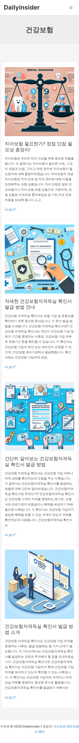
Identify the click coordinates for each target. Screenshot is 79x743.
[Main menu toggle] (71, 7)
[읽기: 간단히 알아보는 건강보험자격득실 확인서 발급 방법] (39, 416)
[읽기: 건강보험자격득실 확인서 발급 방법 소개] (39, 584)
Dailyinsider (22, 7)
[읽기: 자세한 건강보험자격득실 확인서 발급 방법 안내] (39, 259)
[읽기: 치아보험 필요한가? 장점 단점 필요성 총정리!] (39, 101)
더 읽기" (10, 210)
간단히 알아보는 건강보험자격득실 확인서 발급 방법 (38, 461)
